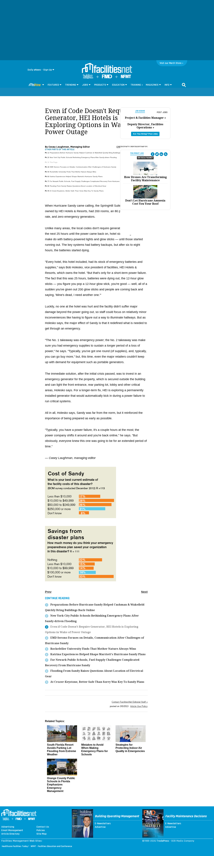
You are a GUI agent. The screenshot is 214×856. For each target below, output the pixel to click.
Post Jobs (162, 112)
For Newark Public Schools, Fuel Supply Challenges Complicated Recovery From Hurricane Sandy (87, 181)
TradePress (162, 841)
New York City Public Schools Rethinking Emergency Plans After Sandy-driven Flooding (83, 157)
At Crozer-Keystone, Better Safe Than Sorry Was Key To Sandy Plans (76, 191)
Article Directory (10, 834)
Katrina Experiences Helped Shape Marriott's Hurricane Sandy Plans (76, 176)
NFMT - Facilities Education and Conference (51, 846)
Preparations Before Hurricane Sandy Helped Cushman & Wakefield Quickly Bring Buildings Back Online (90, 153)
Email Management (12, 830)
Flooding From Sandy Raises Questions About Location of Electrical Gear (78, 186)
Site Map (41, 834)
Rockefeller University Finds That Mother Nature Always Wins (73, 172)
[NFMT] (126, 77)
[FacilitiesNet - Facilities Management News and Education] (107, 68)
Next (144, 592)
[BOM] (88, 78)
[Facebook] (152, 154)
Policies (40, 830)
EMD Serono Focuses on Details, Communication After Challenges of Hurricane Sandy (83, 167)
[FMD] (107, 77)
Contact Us (42, 827)
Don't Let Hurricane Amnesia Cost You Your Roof (145, 202)
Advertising (7, 827)
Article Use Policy (139, 706)
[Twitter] (157, 154)
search (184, 85)
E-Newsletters (103, 823)
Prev (48, 592)
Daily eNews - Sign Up (40, 70)
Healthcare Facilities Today (15, 846)
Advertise (100, 827)
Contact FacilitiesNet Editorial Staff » (130, 702)
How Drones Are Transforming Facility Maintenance (145, 179)
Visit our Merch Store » (171, 63)
